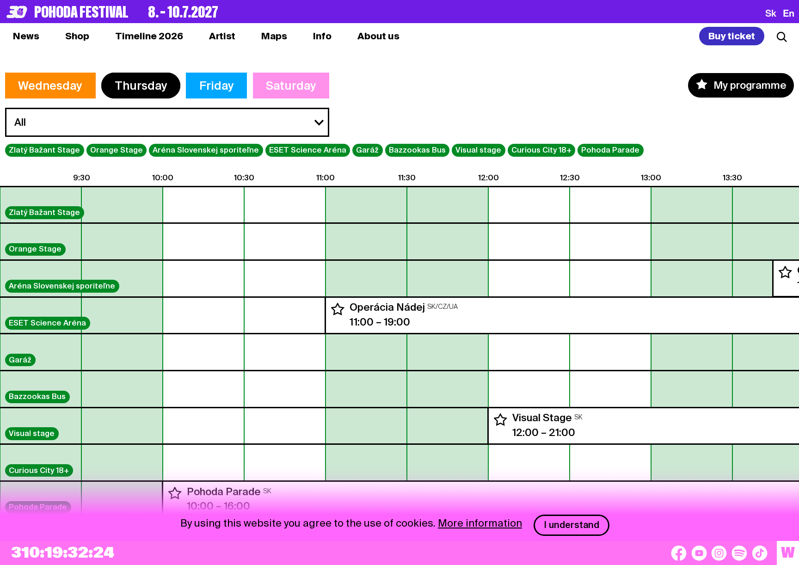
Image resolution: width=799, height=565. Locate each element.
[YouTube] (699, 553)
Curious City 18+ (541, 150)
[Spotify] (739, 553)
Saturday (291, 85)
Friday (216, 85)
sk (770, 13)
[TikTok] (760, 553)
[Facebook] (679, 553)
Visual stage (478, 150)
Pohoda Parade (610, 150)
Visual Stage (542, 417)
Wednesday (50, 85)
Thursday (141, 85)
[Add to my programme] (785, 272)
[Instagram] (719, 553)
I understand (571, 524)
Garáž (367, 150)
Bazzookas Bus (417, 150)
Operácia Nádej (387, 307)
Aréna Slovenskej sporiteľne (206, 150)
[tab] (77, 36)
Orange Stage (116, 150)
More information (480, 523)
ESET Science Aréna (307, 150)
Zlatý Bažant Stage (44, 150)
